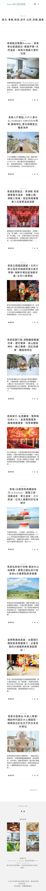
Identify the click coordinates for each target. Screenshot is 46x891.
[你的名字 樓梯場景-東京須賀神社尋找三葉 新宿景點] (32, 847)
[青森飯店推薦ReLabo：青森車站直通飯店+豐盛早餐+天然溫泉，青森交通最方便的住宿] (13, 837)
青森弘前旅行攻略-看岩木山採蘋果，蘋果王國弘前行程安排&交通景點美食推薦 (23, 570)
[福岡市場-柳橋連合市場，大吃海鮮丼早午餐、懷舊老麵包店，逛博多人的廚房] (32, 827)
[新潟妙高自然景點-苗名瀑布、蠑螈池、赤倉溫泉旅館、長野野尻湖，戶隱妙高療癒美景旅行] (13, 847)
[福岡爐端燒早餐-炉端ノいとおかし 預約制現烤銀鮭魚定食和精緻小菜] (13, 827)
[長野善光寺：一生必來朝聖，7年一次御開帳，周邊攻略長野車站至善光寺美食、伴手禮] (32, 837)
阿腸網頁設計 (27, 886)
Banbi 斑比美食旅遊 (16, 4)
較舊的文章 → (34, 790)
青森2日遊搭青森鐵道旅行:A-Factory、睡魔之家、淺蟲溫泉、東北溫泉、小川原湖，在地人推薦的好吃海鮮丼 (23, 496)
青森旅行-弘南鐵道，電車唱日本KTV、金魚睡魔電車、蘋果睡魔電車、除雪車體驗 (23, 419)
